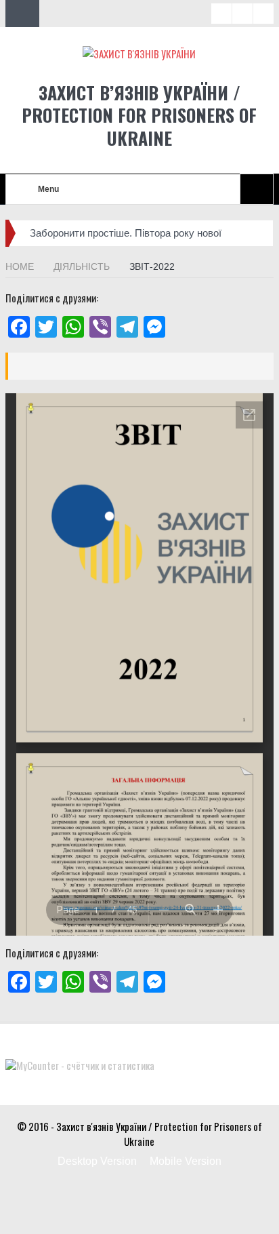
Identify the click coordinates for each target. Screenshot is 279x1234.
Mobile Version (185, 1161)
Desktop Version (97, 1161)
